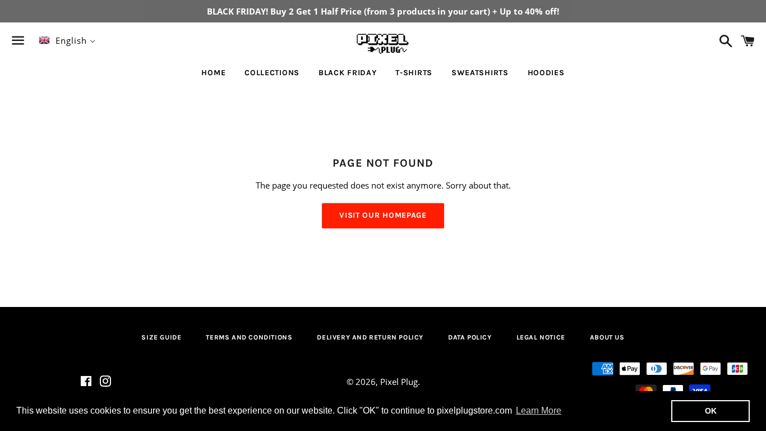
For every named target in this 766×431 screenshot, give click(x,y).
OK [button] (711, 410)
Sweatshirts (480, 72)
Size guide (161, 337)
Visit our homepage (383, 215)
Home (213, 72)
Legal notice (540, 337)
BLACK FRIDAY (347, 72)
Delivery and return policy (370, 337)
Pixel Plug (399, 381)
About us (607, 337)
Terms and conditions (249, 337)
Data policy (470, 337)
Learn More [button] (538, 410)
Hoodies (546, 72)
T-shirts (413, 72)
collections (271, 72)
